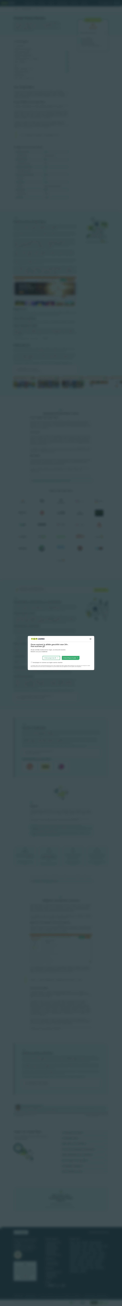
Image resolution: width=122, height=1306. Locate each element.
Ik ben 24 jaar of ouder (69, 658)
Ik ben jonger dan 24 (50, 658)
